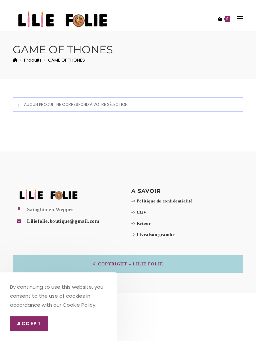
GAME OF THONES (66, 60)
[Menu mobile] (237, 18)
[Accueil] (15, 60)
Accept (29, 323)
